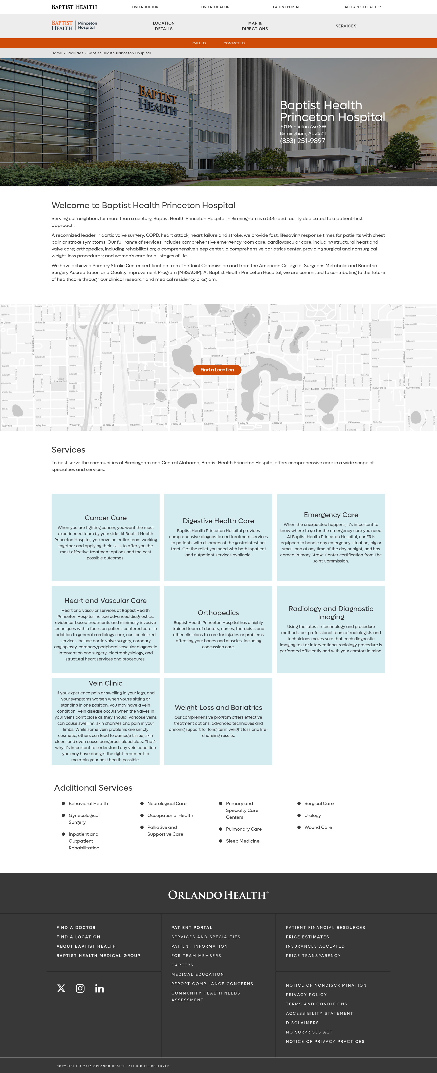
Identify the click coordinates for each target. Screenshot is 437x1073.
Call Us (199, 43)
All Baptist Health (361, 7)
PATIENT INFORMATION (199, 946)
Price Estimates (308, 937)
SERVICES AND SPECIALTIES (206, 937)
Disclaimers (302, 1022)
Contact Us (234, 43)
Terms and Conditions (317, 1004)
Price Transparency (313, 955)
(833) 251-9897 (302, 140)
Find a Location (217, 370)
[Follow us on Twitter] (61, 986)
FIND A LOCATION (215, 7)
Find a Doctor (145, 7)
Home (57, 53)
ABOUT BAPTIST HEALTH (86, 946)
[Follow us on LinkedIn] (100, 988)
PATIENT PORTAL (286, 7)
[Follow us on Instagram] (80, 988)
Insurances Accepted (315, 946)
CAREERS (182, 965)
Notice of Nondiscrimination (326, 985)
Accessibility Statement (320, 1013)
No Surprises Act (309, 1032)
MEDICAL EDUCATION (197, 974)
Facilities (75, 53)
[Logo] (74, 7)
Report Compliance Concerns (212, 983)
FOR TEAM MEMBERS (196, 955)
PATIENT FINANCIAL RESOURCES (326, 927)
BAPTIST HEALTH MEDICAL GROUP (99, 955)
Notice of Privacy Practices (325, 1041)
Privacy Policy (306, 994)
